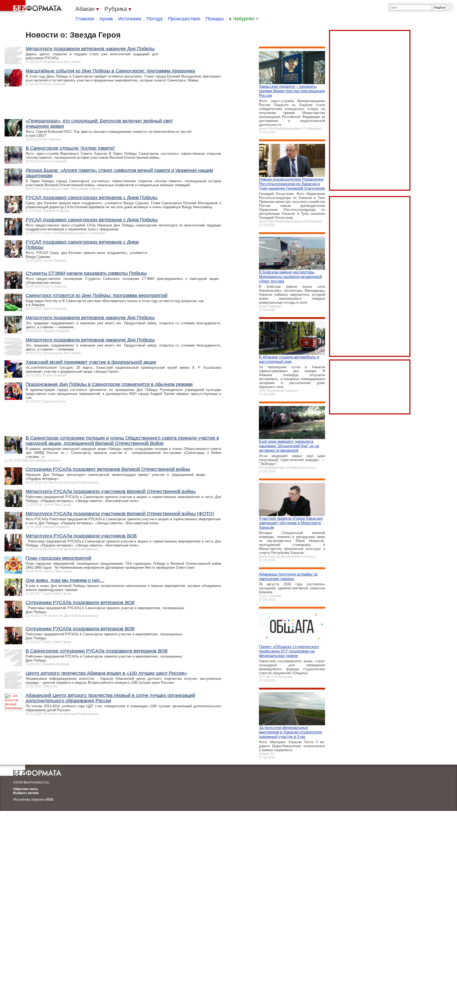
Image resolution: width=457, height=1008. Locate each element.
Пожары (215, 18)
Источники (129, 18)
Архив (106, 18)
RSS (50, 799)
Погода (155, 18)
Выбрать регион (26, 793)
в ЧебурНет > (244, 18)
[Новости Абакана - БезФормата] (31, 6)
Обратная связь (25, 789)
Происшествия (184, 18)
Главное (85, 18)
